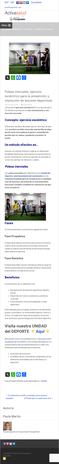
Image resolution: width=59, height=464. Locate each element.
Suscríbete (36, 2)
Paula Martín (27, 105)
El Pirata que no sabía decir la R (38, 398)
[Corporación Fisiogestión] (13, 15)
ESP (7, 2)
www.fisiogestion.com (13, 7)
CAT (12, 2)
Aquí (40, 331)
